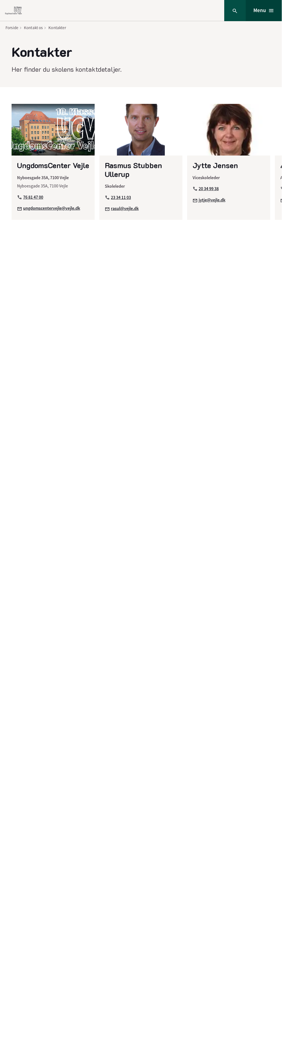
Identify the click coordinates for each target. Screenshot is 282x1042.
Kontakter (57, 27)
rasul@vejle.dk (125, 208)
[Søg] (234, 10)
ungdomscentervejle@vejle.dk (51, 208)
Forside (12, 27)
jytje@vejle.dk (212, 200)
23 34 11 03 (121, 197)
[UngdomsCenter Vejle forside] (13, 11)
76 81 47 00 (33, 197)
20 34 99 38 (209, 189)
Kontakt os (33, 27)
